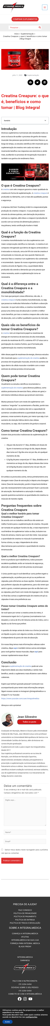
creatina (6, 189)
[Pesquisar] (40, 27)
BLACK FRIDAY (25, 946)
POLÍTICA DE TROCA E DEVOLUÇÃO (25, 923)
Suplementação (33, 75)
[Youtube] (30, 999)
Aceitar (7, 1022)
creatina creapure (40, 193)
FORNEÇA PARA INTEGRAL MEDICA (25, 943)
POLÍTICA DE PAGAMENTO (25, 916)
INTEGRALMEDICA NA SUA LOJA (25, 940)
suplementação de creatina (28, 358)
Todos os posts (29, 722)
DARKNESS (25, 960)
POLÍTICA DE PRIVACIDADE (25, 913)
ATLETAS (25, 937)
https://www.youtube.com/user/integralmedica (20, 699)
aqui (36, 652)
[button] (25, 19)
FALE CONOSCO (25, 910)
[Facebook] (20, 999)
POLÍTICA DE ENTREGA (25, 920)
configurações (31, 1017)
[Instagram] (25, 999)
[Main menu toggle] (45, 7)
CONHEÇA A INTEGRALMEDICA (25, 934)
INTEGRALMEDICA (25, 957)
